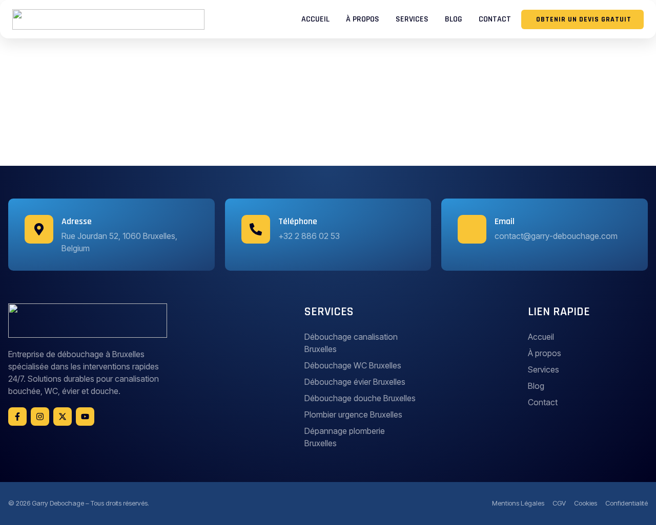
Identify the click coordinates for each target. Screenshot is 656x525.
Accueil (315, 19)
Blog (453, 19)
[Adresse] (39, 229)
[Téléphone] (255, 229)
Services (412, 19)
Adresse (76, 221)
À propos (362, 19)
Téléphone (297, 221)
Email (505, 221)
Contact (495, 19)
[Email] (472, 229)
